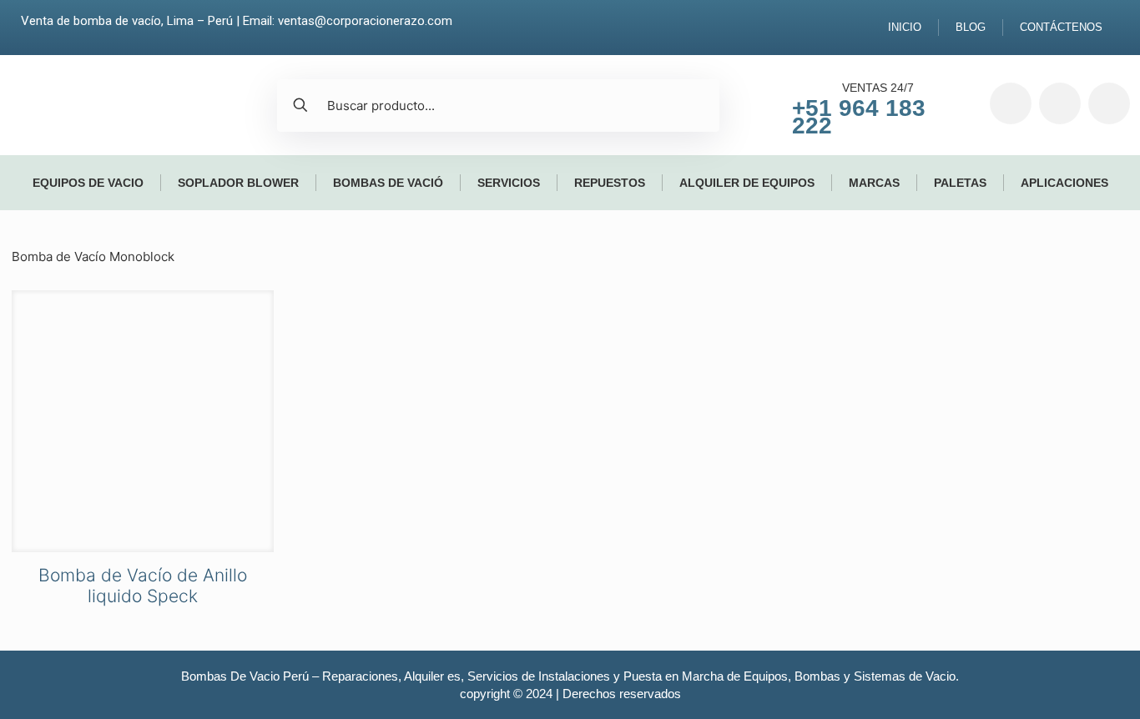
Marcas (874, 182)
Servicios (508, 182)
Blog (971, 27)
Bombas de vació (388, 182)
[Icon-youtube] (1109, 103)
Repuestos (609, 182)
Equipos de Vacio (88, 182)
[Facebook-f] (1011, 103)
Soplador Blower (238, 182)
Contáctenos (1061, 27)
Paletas (960, 182)
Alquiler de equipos (747, 182)
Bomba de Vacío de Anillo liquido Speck (142, 585)
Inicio (904, 27)
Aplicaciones (1064, 182)
